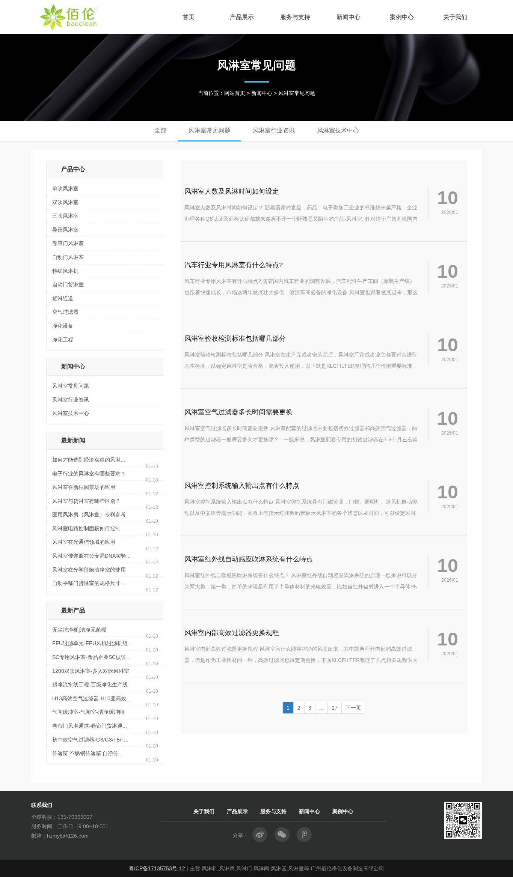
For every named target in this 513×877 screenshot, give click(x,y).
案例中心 (402, 17)
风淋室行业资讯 (70, 400)
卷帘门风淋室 (68, 243)
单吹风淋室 (65, 188)
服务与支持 (295, 17)
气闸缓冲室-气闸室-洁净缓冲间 (88, 712)
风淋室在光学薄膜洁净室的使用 (89, 570)
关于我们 (455, 17)
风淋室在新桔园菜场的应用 (83, 487)
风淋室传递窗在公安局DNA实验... (91, 556)
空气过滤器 (65, 312)
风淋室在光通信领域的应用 (83, 542)
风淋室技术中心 (70, 413)
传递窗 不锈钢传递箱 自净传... (87, 753)
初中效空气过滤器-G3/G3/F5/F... (90, 740)
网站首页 (234, 93)
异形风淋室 (65, 230)
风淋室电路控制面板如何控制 (86, 528)
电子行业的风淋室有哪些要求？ (89, 474)
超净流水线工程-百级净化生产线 (90, 684)
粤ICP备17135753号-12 (157, 868)
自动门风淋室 (68, 257)
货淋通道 (62, 298)
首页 (189, 17)
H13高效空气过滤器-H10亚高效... (91, 698)
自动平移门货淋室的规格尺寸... (88, 583)
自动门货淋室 (68, 284)
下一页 (353, 708)
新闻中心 (348, 17)
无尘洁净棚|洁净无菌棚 (79, 630)
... (321, 708)
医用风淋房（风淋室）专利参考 (89, 514)
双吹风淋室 (65, 202)
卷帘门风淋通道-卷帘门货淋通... (89, 726)
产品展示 (242, 17)
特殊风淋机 (65, 271)
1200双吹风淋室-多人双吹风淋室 (90, 671)
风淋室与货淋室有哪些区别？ (86, 501)
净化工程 (62, 340)
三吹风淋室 (65, 216)
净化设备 (62, 326)
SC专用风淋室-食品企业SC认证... (91, 657)
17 (335, 708)
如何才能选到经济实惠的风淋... (88, 460)
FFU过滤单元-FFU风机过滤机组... (92, 643)
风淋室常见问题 (70, 386)
